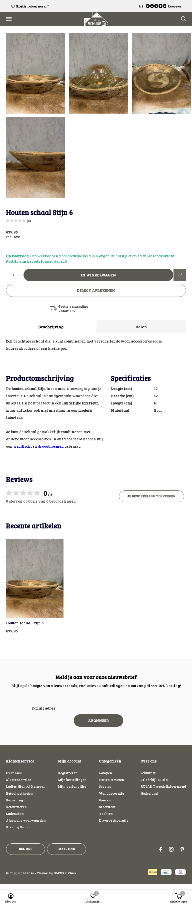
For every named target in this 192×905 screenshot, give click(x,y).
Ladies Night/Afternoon (26, 786)
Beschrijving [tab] (51, 326)
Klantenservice (18, 779)
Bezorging (14, 800)
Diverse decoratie (113, 820)
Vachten (106, 813)
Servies (105, 786)
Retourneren (16, 807)
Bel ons (25, 849)
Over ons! (14, 773)
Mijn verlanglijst (72, 786)
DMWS (59, 873)
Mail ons (66, 849)
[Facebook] (160, 849)
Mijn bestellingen (72, 779)
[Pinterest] (182, 849)
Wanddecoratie (111, 793)
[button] (10, 19)
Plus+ (72, 873)
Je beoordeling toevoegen (151, 496)
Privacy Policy (18, 827)
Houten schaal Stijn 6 (25, 622)
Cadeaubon (15, 813)
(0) (29, 220)
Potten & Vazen (111, 779)
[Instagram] (171, 849)
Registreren (68, 773)
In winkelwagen (98, 274)
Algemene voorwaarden (26, 820)
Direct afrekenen (96, 290)
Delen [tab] (141, 326)
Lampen (105, 773)
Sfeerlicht (107, 807)
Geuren (105, 800)
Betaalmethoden (19, 793)
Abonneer (98, 720)
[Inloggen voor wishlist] (180, 275)
